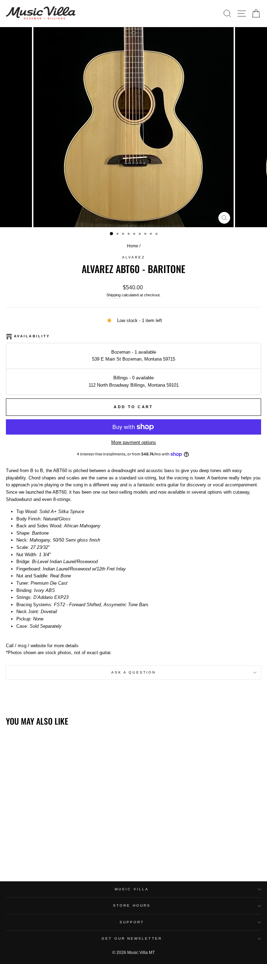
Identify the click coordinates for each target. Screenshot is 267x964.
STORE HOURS (132, 905)
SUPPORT (132, 922)
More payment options (133, 442)
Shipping (113, 295)
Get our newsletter (132, 938)
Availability (32, 336)
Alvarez (133, 257)
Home (132, 246)
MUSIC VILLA (132, 889)
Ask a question (133, 672)
